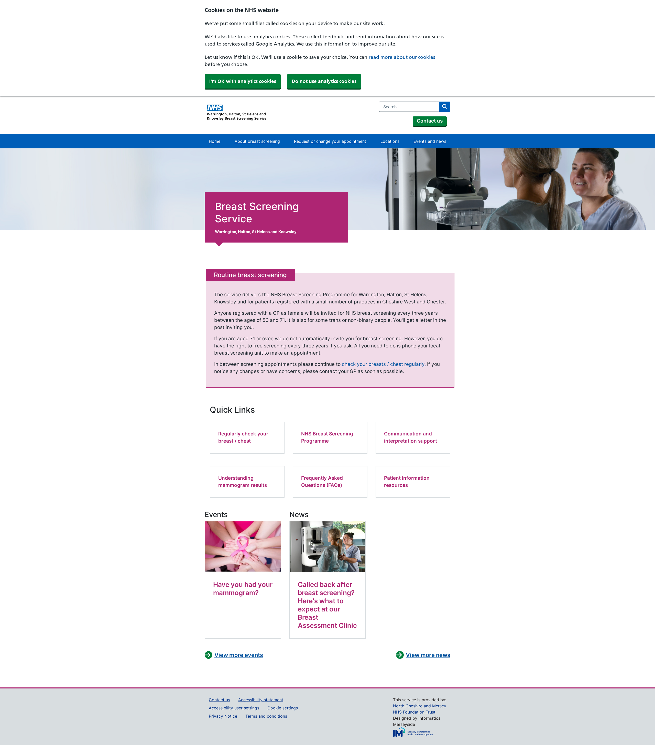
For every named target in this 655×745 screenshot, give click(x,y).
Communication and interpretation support (410, 437)
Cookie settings (282, 707)
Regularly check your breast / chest (243, 437)
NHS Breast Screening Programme (327, 437)
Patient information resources (407, 481)
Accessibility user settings (234, 707)
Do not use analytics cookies (324, 81)
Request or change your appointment (330, 141)
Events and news (429, 141)
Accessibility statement (260, 699)
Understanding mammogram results (242, 481)
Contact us (430, 121)
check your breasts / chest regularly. (384, 364)
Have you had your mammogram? (242, 588)
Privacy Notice (223, 716)
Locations (389, 141)
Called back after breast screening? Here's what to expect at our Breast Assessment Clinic (327, 604)
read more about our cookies (402, 57)
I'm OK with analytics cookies (242, 81)
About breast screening (257, 141)
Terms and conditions (266, 716)
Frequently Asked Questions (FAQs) (322, 481)
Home (214, 141)
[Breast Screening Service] (236, 114)
